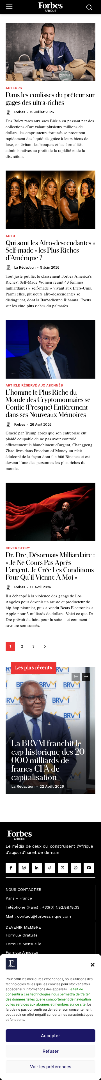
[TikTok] (50, 868)
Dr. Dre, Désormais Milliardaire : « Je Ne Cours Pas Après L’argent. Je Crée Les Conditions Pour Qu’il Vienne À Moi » (50, 566)
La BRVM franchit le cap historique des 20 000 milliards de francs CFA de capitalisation (48, 759)
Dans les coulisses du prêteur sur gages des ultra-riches (50, 98)
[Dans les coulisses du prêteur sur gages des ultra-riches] (50, 52)
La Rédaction (25, 267)
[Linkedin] (37, 868)
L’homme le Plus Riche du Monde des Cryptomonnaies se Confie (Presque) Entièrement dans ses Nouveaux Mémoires (48, 403)
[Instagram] (24, 868)
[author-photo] (9, 112)
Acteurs (14, 88)
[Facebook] (11, 868)
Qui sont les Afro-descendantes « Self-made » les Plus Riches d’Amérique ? (50, 250)
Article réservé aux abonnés (34, 385)
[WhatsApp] (76, 868)
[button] (92, 965)
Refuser (51, 1051)
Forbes (19, 112)
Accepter (50, 1035)
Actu (10, 236)
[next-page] (44, 646)
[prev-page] (76, 677)
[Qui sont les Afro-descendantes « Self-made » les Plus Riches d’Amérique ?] (50, 200)
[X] (63, 868)
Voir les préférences (50, 1066)
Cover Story (18, 548)
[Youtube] (89, 868)
